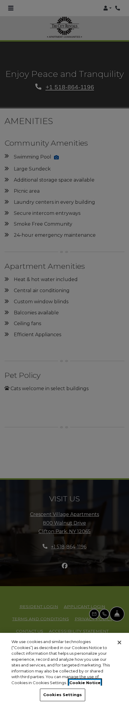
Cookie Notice (84, 682)
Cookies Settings (62, 694)
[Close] (119, 642)
